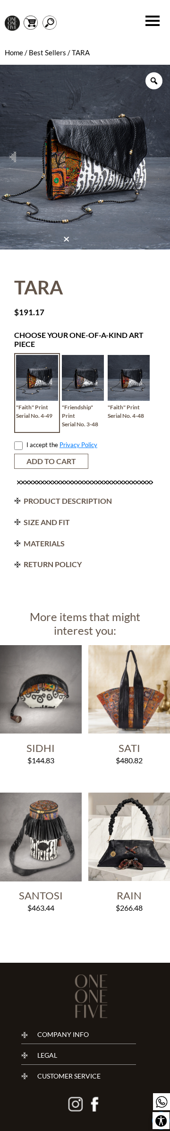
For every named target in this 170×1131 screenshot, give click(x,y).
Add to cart (51, 461)
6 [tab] (105, 242)
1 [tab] (67, 241)
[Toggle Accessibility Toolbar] (161, 1120)
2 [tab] (75, 242)
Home (14, 52)
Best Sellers (47, 52)
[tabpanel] (85, 157)
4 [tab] (90, 242)
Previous (12, 157)
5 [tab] (97, 242)
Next (157, 157)
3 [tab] (82, 242)
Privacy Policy (78, 445)
